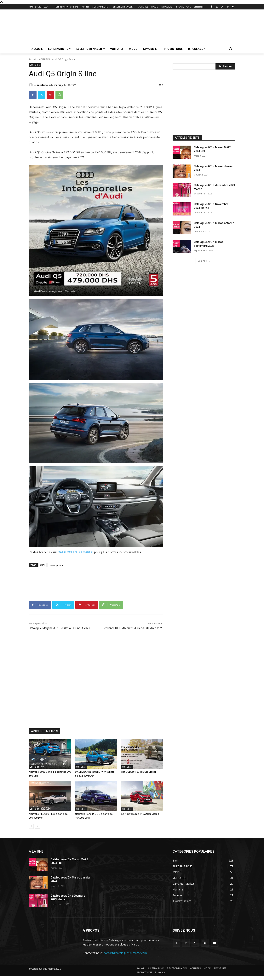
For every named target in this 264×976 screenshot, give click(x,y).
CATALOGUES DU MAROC (75, 552)
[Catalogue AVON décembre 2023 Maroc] (182, 190)
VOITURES (44, 59)
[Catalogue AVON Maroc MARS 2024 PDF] (182, 152)
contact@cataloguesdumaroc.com (125, 953)
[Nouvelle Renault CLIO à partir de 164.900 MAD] (96, 796)
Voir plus (202, 261)
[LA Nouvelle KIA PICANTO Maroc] (142, 796)
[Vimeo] (227, 7)
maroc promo (56, 565)
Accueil (33, 59)
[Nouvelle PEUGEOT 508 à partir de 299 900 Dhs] (50, 796)
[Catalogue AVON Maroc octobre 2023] (182, 227)
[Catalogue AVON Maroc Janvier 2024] (182, 171)
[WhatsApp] (59, 95)
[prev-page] (31, 826)
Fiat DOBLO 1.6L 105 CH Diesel (138, 771)
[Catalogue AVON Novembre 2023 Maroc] (182, 208)
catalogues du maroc (49, 84)
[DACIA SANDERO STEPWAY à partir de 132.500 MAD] (96, 754)
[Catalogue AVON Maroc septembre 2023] (182, 246)
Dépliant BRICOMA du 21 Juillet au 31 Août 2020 (133, 628)
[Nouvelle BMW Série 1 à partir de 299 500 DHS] (50, 754)
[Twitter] (222, 7)
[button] (230, 48)
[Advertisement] (161, 23)
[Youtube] (233, 7)
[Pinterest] (50, 95)
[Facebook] (211, 7)
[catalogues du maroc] (31, 85)
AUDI (42, 565)
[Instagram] (217, 7)
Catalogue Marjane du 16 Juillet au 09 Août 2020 (59, 628)
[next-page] (37, 826)
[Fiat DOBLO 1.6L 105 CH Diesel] (142, 754)
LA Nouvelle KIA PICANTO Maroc (140, 813)
